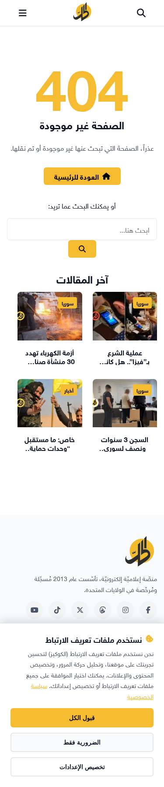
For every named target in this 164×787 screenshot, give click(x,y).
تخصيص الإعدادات (82, 766)
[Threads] (103, 610)
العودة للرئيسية (76, 176)
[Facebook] (148, 610)
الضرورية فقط (82, 742)
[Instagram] (125, 610)
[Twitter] (80, 610)
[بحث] (141, 13)
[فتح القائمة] (22, 13)
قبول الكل (82, 717)
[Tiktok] (57, 610)
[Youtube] (34, 610)
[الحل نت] (82, 13)
